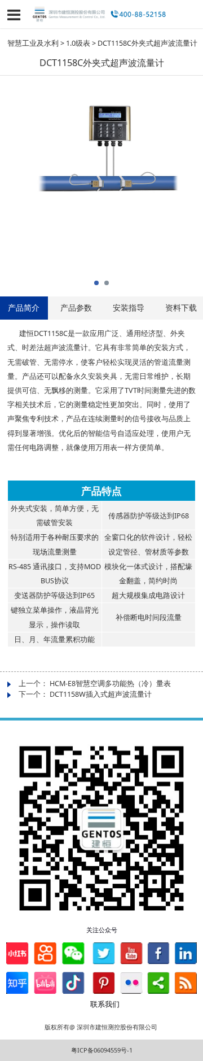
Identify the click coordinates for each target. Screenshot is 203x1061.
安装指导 (128, 307)
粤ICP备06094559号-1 (102, 1050)
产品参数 (76, 307)
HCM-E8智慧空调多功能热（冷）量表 (110, 683)
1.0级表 (78, 43)
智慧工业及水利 (33, 43)
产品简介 (23, 307)
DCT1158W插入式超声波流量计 (101, 694)
